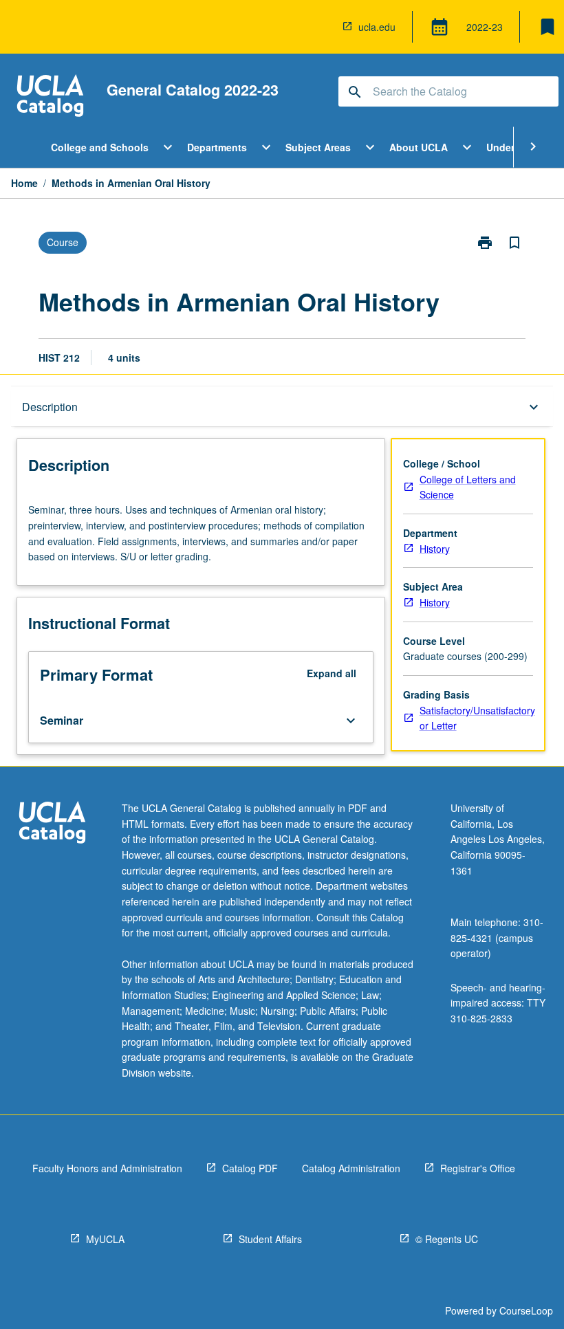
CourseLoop (526, 1310)
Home (24, 183)
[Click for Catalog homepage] (50, 97)
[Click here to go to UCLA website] (52, 824)
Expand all (331, 673)
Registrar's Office (477, 1168)
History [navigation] (435, 549)
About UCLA (418, 147)
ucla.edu (376, 27)
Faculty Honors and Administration (107, 1168)
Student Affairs (270, 1239)
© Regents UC (446, 1239)
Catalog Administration (351, 1168)
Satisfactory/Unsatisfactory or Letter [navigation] (477, 718)
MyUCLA (105, 1239)
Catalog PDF (250, 1168)
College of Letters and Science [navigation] (468, 487)
